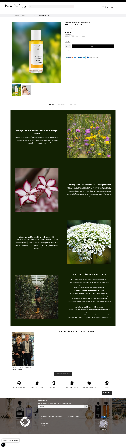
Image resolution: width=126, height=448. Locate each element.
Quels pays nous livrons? (73, 416)
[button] (3, 445)
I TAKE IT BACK (106, 392)
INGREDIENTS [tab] (73, 104)
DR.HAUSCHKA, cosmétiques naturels (77, 22)
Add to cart (94, 46)
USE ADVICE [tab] (61, 104)
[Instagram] (104, 417)
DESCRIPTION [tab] (50, 104)
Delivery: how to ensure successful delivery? (51, 416)
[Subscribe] (86, 406)
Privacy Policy (44, 423)
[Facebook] (102, 417)
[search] (72, 6)
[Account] (100, 7)
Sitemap (43, 425)
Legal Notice (44, 418)
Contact (69, 418)
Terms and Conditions (46, 421)
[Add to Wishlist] (68, 51)
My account (70, 421)
